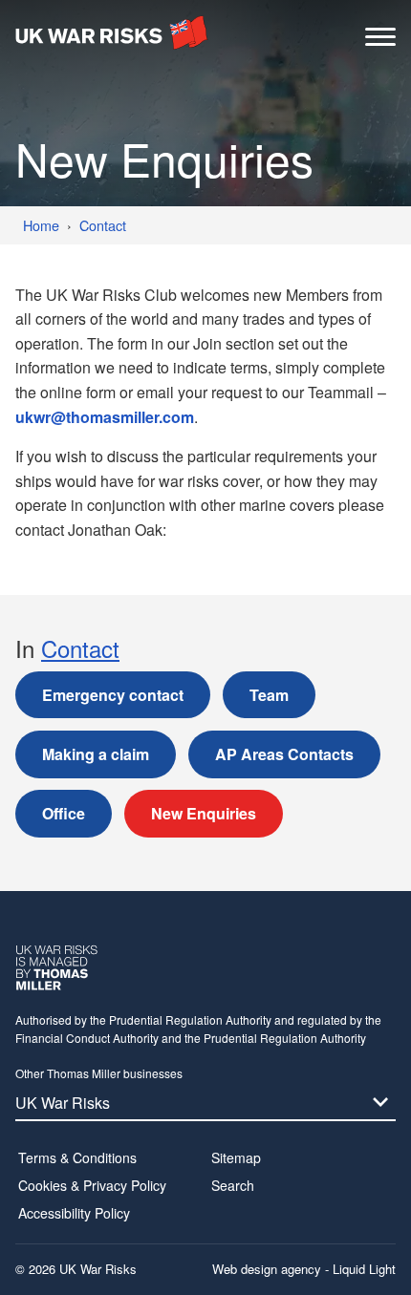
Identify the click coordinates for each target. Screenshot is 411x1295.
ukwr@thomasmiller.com (104, 417)
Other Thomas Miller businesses (99, 1073)
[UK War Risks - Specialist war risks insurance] (111, 32)
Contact (80, 648)
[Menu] (380, 41)
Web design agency (268, 1269)
